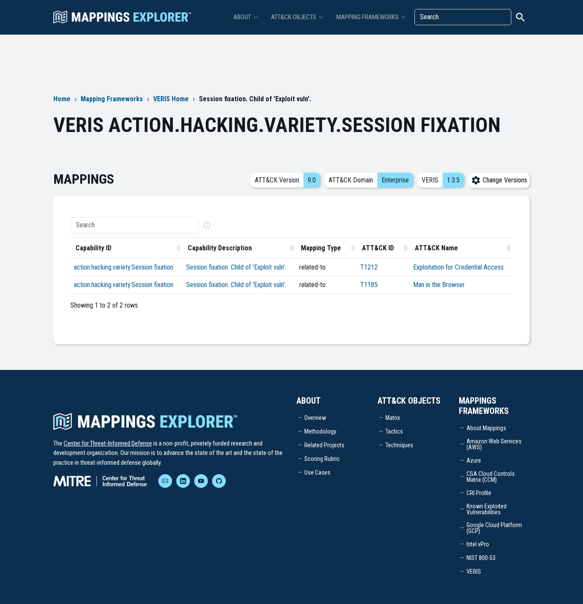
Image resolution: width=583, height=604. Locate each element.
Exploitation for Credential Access (458, 267)
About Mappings (486, 428)
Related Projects (324, 445)
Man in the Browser (439, 285)
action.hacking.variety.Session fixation (123, 267)
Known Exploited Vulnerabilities (486, 509)
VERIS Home (171, 99)
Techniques (399, 445)
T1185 (369, 285)
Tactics (394, 431)
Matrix (392, 418)
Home (61, 99)
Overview (315, 418)
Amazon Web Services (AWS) (494, 444)
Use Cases (317, 472)
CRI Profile (478, 493)
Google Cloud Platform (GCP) (494, 528)
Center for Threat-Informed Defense (108, 443)
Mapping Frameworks (112, 99)
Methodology (320, 431)
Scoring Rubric (322, 459)
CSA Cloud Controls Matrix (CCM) (490, 477)
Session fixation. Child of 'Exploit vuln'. (236, 267)
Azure (473, 460)
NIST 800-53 (481, 558)
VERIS (473, 572)
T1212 (369, 267)
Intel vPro (477, 544)
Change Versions (504, 180)
